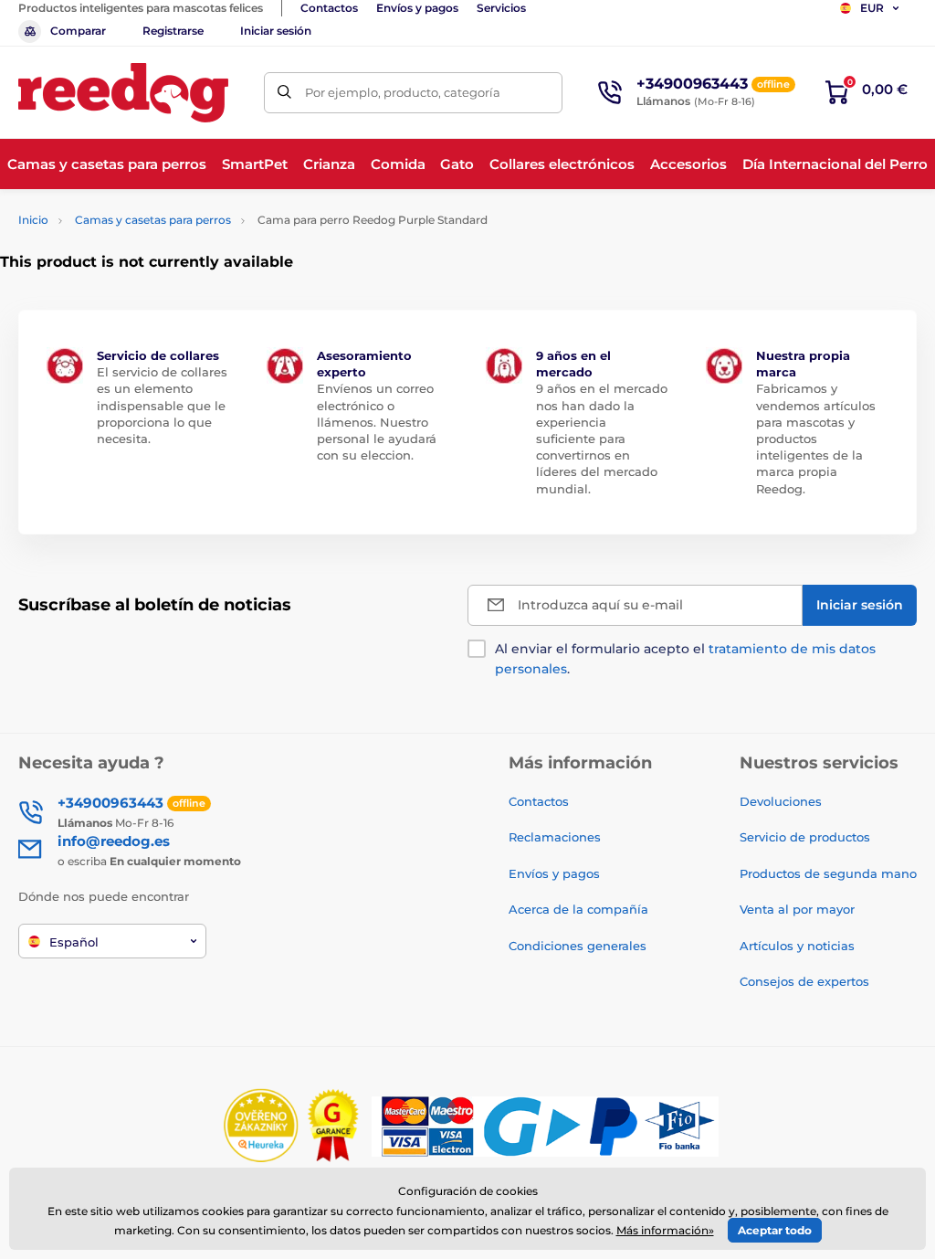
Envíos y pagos (417, 8)
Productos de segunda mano (828, 873)
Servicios (501, 8)
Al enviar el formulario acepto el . (685, 658)
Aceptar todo (775, 1230)
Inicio (33, 220)
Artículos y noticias (797, 945)
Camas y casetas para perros (153, 220)
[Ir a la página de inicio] (123, 92)
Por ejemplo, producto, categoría (402, 92)
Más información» (665, 1230)
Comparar (78, 30)
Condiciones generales (577, 945)
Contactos (329, 8)
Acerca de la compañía (578, 909)
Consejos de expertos (804, 981)
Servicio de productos (805, 837)
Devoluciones (781, 801)
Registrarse (173, 30)
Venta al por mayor (797, 909)
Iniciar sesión (275, 30)
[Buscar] (284, 92)
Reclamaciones (555, 837)
